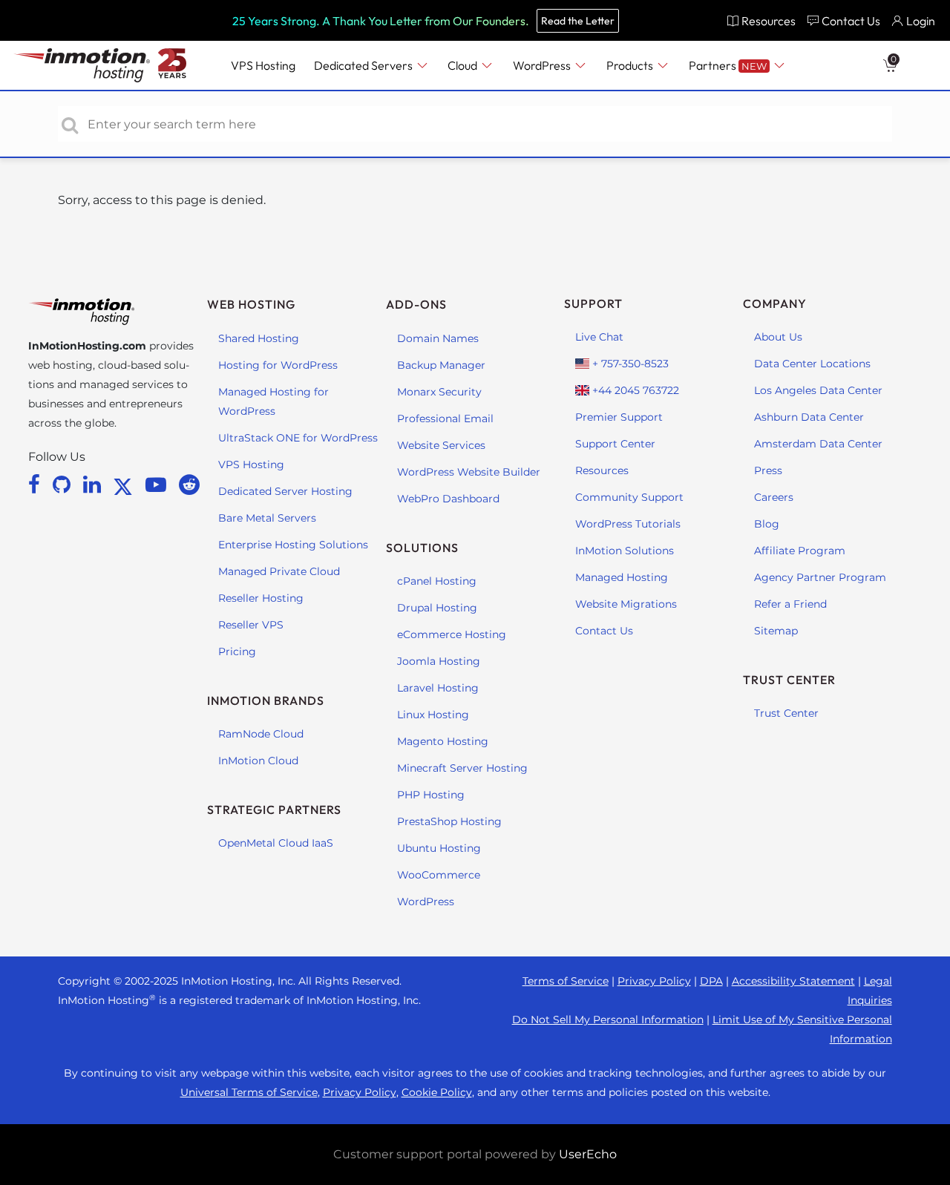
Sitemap (776, 630)
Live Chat (599, 337)
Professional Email (445, 418)
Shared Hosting (258, 338)
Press (768, 470)
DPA (711, 981)
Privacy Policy (654, 981)
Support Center (615, 443)
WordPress (425, 901)
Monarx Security (439, 391)
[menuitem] (761, 20)
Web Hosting (251, 304)
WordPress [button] (543, 65)
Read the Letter (578, 20)
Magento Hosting (442, 741)
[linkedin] (94, 484)
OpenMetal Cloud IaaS (275, 843)
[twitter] (125, 484)
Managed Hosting (621, 577)
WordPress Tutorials (628, 524)
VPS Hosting (251, 464)
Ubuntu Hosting (439, 848)
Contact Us (604, 630)
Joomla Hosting (438, 661)
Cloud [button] (463, 65)
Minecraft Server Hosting (462, 768)
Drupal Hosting (437, 607)
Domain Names (438, 338)
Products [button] (630, 65)
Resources (602, 470)
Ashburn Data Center (809, 417)
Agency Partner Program (820, 577)
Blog (766, 524)
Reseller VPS (251, 624)
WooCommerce (438, 875)
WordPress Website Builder (468, 472)
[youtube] (158, 484)
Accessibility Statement (793, 981)
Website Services (441, 445)
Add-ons (416, 304)
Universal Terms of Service (249, 1092)
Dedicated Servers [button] (364, 65)
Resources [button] (768, 20)
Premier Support (619, 417)
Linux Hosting (433, 714)
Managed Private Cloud (279, 571)
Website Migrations (626, 604)
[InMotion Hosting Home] (80, 65)
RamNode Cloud (261, 734)
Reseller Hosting (261, 598)
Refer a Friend (790, 604)
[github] (64, 484)
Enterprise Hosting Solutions (293, 544)
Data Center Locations (812, 363)
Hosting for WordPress (278, 365)
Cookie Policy (437, 1092)
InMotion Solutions (624, 550)
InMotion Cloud (258, 760)
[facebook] (36, 484)
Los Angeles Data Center (818, 390)
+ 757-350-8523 (629, 363)
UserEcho (588, 1154)
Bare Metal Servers (267, 518)
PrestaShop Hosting (449, 821)
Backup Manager (441, 365)
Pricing (237, 651)
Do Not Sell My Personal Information (608, 1019)
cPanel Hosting (436, 581)
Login (920, 20)
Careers (773, 497)
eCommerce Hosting (451, 634)
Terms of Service (565, 981)
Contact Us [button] (851, 20)
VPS (263, 65)
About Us (778, 337)
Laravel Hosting (438, 688)
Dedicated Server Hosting (285, 491)
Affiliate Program (799, 550)
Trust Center (786, 713)
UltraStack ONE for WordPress (298, 437)
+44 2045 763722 (634, 390)
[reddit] (189, 484)
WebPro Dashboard (448, 498)
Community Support (629, 497)
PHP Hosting (431, 794)
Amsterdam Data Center (818, 443)
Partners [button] (728, 65)
